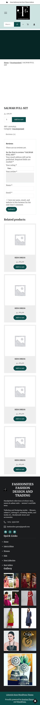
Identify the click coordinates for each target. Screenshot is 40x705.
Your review (11, 172)
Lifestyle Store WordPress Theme (19, 695)
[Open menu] (6, 13)
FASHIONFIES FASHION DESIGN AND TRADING (22, 489)
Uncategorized (15, 63)
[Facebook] (5, 532)
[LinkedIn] (14, 532)
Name (9, 185)
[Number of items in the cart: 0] (28, 24)
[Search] (17, 24)
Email (9, 193)
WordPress (21, 702)
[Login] (34, 24)
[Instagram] (10, 532)
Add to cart (18, 119)
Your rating (11, 165)
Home (6, 63)
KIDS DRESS (20, 257)
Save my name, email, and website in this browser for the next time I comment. (18, 202)
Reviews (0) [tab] (11, 134)
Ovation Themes (28, 699)
